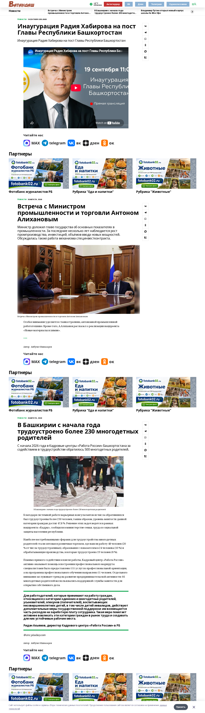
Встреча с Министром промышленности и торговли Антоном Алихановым (69, 11)
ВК (128, 4)
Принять (180, 707)
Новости (14, 11)
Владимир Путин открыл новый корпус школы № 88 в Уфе (162, 11)
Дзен (140, 4)
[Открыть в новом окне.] (31, 143)
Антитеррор (113, 4)
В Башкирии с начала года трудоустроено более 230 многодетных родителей (115, 11)
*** (25, 338)
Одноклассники (178, 4)
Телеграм (156, 4)
